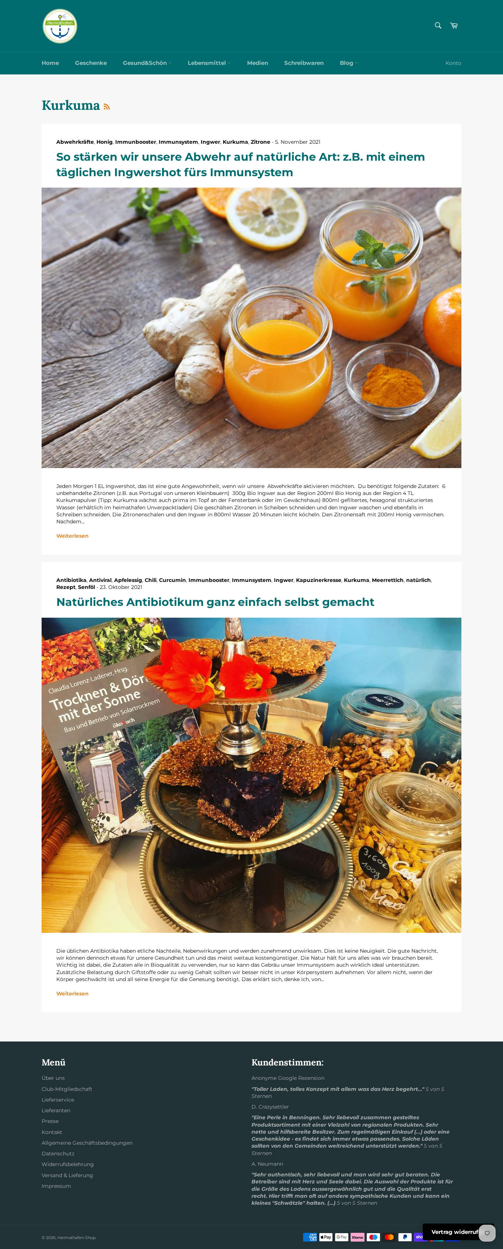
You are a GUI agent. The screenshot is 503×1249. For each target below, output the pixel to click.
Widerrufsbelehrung (68, 1164)
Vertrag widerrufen (458, 1231)
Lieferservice (58, 1099)
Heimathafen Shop (76, 1237)
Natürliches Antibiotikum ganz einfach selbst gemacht (215, 602)
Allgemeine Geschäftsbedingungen (87, 1143)
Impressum (56, 1186)
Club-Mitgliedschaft (67, 1089)
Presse (50, 1121)
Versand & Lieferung (67, 1175)
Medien (257, 62)
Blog (347, 62)
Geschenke (91, 62)
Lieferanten (56, 1110)
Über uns (53, 1078)
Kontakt (52, 1132)
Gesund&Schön (145, 62)
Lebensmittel (208, 62)
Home (50, 62)
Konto (453, 63)
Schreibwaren (304, 62)
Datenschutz (58, 1153)
